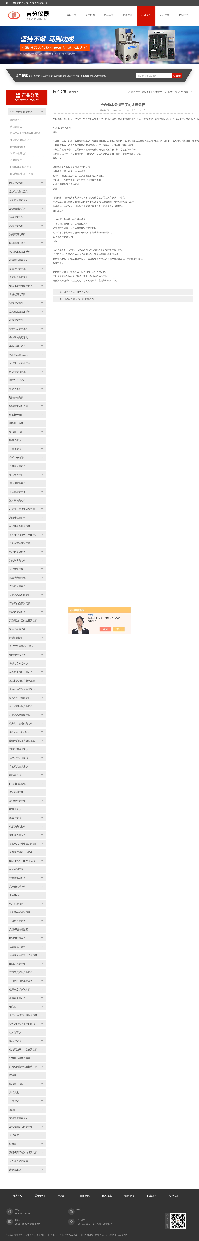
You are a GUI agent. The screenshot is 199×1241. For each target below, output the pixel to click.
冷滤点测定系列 (17, 208)
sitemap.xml (87, 1235)
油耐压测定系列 (17, 234)
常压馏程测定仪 (18, 153)
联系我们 (183, 15)
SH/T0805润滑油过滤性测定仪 (25, 646)
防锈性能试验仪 (17, 938)
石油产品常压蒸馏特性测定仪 (25, 133)
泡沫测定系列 (16, 303)
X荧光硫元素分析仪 (19, 732)
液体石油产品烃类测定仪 (22, 689)
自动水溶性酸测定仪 (19, 543)
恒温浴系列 (15, 389)
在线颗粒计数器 (17, 946)
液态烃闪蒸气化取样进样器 (23, 1066)
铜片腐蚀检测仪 (17, 654)
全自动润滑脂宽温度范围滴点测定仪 (27, 740)
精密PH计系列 (16, 380)
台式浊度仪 (15, 449)
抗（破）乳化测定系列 (21, 363)
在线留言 (164, 15)
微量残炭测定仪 (17, 577)
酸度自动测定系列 (18, 260)
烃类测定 (14, 1092)
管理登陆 (99, 1235)
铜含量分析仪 (16, 423)
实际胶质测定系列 (18, 328)
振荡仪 (12, 1109)
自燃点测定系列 (17, 294)
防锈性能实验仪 (17, 783)
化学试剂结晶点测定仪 (21, 706)
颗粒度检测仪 (16, 397)
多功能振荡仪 (16, 569)
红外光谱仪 (15, 1032)
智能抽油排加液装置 (19, 1058)
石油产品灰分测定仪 (19, 594)
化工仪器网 (121, 1235)
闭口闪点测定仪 (17, 963)
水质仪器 (14, 895)
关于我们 (90, 15)
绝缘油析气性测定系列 (21, 286)
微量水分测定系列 (18, 268)
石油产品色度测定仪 (19, 603)
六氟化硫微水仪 (17, 886)
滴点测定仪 (15, 1041)
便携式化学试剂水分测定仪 (23, 955)
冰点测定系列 (16, 225)
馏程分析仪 (16, 120)
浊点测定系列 (16, 217)
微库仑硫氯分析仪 (18, 629)
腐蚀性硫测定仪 (17, 483)
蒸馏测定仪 (16, 160)
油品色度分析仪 (17, 612)
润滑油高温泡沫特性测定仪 (23, 1152)
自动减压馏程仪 (18, 146)
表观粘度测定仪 (17, 586)
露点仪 (12, 1075)
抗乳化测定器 (16, 869)
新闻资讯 (127, 15)
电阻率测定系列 (17, 243)
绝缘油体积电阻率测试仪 (22, 860)
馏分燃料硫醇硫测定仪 (21, 723)
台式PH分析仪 (16, 457)
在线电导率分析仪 (18, 663)
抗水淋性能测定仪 (18, 757)
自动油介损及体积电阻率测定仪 (25, 534)
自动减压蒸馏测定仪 (20, 167)
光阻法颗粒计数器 (18, 929)
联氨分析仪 (15, 440)
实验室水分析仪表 (18, 406)
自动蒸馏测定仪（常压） (23, 173)
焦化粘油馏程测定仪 (20, 140)
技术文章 (146, 15)
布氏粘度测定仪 (17, 491)
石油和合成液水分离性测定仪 (24, 509)
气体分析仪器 (16, 903)
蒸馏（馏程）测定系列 (21, 111)
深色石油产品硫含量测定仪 (23, 620)
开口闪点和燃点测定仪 (21, 972)
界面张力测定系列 (18, 277)
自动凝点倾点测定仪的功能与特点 (80, 299)
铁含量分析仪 (16, 431)
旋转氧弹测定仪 (17, 800)
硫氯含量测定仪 (17, 998)
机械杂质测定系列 (18, 354)
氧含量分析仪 (16, 1084)
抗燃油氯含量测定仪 (19, 526)
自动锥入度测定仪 (18, 766)
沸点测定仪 (15, 1169)
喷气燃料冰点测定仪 (19, 697)
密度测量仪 (15, 809)
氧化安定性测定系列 (19, 251)
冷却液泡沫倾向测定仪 (21, 1126)
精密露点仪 (15, 775)
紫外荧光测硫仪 (17, 835)
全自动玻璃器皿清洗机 (21, 852)
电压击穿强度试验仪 (19, 989)
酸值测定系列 (16, 320)
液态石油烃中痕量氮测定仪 (23, 1015)
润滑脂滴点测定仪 (18, 749)
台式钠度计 (15, 1135)
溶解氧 (12, 1144)
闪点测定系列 (16, 183)
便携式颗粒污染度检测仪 (22, 1023)
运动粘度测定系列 (18, 200)
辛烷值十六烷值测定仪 (21, 672)
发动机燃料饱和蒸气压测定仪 (24, 680)
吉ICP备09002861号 (69, 1235)
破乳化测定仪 (16, 792)
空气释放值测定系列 (19, 311)
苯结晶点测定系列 (18, 1118)
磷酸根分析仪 (16, 414)
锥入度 (12, 1006)
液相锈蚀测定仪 (17, 500)
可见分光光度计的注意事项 (77, 292)
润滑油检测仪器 (17, 517)
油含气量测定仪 (17, 560)
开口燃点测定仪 (17, 920)
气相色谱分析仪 (17, 552)
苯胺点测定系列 (17, 346)
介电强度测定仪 (17, 466)
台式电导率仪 (16, 474)
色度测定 (14, 1101)
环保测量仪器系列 (18, 371)
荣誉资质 (129, 1195)
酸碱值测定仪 (16, 637)
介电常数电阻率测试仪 (21, 981)
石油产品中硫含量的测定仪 (23, 843)
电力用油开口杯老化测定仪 (23, 1049)
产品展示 (108, 15)
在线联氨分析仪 (17, 878)
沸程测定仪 (16, 126)
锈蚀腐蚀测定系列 (18, 337)
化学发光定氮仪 (17, 826)
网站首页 (71, 15)
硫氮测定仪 (15, 818)
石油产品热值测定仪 (19, 715)
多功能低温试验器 (18, 1161)
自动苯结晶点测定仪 (19, 912)
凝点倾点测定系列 (18, 191)
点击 (42, 111)
